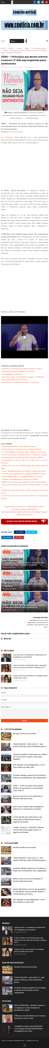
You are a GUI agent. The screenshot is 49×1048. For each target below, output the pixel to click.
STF (31, 515)
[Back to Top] (24, 1045)
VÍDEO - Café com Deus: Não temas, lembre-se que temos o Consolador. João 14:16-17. (28, 788)
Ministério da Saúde (9, 512)
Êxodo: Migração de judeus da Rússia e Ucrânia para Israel (23, 471)
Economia (15, 509)
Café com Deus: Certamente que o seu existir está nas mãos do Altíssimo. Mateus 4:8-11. (30, 666)
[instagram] (42, 2)
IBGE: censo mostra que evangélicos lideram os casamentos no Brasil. (28, 807)
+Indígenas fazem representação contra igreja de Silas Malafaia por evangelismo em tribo (28, 1028)
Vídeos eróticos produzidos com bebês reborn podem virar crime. (29, 950)
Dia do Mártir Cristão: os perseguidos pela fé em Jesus (22, 476)
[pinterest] (46, 2)
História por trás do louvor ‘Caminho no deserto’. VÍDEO (22, 457)
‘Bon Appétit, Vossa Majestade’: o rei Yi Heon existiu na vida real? (29, 766)
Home (3, 41)
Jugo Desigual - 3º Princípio (12, 374)
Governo (24, 509)
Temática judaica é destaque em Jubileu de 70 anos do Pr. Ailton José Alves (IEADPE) (30, 756)
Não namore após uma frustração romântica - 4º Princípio (23, 377)
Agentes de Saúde (24, 512)
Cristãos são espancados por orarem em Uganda (20, 479)
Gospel (43, 512)
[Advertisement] (24, 166)
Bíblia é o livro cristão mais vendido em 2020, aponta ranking (24, 482)
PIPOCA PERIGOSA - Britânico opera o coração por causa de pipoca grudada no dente (29, 1007)
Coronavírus (21, 506)
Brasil (7, 506)
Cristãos (11, 48)
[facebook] (34, 2)
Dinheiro (25, 515)
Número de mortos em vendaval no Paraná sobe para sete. (28, 797)
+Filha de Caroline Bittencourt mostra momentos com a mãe (29, 1017)
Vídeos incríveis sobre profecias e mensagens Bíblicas (22, 449)
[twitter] (38, 2)
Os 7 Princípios (7, 137)
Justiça (40, 506)
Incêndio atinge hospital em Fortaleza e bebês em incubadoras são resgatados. (30, 776)
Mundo (12, 506)
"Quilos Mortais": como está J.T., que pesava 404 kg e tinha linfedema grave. (29, 745)
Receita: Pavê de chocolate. (24, 733)
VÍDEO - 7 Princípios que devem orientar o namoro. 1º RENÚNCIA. (24, 585)
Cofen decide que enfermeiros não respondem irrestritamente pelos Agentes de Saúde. (27, 819)
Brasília (31, 509)
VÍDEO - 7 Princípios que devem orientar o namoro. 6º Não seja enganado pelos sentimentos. (24, 606)
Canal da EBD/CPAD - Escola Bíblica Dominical (19, 446)
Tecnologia (36, 512)
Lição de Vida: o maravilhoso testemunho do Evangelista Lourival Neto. (29, 656)
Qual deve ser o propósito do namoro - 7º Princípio (20, 382)
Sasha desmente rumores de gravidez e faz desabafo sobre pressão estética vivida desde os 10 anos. (29, 891)
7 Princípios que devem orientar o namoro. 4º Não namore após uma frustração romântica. (24, 564)
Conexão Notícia (17, 132)
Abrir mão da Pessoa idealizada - (14, 371)
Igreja (27, 48)
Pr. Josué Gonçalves (39, 48)
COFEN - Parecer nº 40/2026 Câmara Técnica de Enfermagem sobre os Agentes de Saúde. (28, 829)
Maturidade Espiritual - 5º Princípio (14, 379)
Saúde (18, 515)
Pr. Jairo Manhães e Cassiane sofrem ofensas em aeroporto (24, 452)
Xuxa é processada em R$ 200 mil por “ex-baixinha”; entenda (24, 455)
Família (19, 48)
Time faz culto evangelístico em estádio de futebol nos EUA (23, 474)
